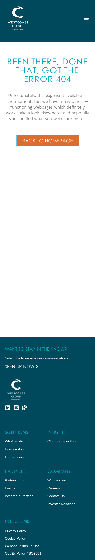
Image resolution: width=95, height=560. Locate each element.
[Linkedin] (7, 407)
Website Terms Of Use (22, 546)
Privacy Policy (15, 531)
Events (10, 488)
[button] (86, 18)
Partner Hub (14, 480)
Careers (54, 488)
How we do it (15, 449)
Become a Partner (19, 496)
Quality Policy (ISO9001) (24, 553)
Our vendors (14, 457)
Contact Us (56, 496)
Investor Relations (61, 504)
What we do (14, 441)
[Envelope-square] (16, 407)
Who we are (57, 480)
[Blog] (24, 407)
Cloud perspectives (62, 441)
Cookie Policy (15, 538)
